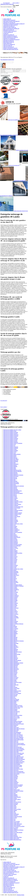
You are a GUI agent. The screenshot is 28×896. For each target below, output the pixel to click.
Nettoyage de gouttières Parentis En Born (12, 690)
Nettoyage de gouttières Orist (9, 683)
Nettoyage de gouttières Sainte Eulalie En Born (13, 739)
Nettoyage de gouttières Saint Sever (11, 770)
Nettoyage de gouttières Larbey (10, 601)
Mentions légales (20, 894)
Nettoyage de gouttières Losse (9, 618)
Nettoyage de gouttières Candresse (10, 503)
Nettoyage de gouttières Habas (9, 570)
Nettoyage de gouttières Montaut (10, 659)
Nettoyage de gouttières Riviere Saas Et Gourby (13, 723)
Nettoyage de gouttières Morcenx (10, 666)
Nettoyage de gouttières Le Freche (10, 548)
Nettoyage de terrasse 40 (8, 46)
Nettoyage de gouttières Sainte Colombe (12, 733)
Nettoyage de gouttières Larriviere (10, 603)
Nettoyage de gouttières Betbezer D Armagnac (13, 475)
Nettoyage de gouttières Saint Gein (10, 742)
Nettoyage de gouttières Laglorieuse (11, 595)
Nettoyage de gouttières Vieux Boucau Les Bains (13, 826)
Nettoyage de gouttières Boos (9, 484)
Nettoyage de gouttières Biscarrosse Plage (12, 839)
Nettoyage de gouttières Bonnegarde (11, 483)
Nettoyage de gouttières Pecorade (10, 694)
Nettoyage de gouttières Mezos (10, 648)
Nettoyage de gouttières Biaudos (10, 481)
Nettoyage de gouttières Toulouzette (11, 814)
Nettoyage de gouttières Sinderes (10, 794)
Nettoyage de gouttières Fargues (10, 546)
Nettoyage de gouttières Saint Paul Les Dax (12, 766)
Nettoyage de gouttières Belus (9, 468)
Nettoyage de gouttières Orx (9, 686)
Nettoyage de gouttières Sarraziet (10, 778)
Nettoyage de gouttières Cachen (10, 496)
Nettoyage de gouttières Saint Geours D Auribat (13, 743)
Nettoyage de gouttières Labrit (9, 590)
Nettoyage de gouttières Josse (9, 583)
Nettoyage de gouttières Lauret (9, 606)
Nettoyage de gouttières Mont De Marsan (12, 660)
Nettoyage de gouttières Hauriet (10, 573)
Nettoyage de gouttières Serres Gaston (11, 789)
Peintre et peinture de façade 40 (10, 35)
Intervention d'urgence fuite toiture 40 (11, 21)
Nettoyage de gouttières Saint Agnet (11, 727)
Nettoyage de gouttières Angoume (10, 432)
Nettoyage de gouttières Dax (9, 533)
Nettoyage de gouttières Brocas (10, 494)
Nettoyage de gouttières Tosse (9, 812)
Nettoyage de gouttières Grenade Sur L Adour (13, 568)
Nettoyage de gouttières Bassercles (10, 460)
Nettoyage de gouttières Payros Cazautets (12, 693)
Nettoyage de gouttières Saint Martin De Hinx (13, 758)
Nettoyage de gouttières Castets (10, 517)
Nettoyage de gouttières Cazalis (10, 522)
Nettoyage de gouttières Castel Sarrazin (11, 516)
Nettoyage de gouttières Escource (10, 540)
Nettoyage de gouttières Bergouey (10, 473)
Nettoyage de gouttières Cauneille (10, 520)
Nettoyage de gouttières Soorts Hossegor (12, 797)
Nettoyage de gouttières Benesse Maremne (12, 471)
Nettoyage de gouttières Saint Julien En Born (13, 750)
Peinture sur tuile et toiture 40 (9, 27)
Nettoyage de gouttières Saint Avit (10, 731)
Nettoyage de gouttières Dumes (10, 538)
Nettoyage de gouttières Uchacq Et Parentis (12, 816)
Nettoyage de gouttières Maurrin (10, 639)
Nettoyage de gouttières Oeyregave (10, 677)
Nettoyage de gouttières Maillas (10, 632)
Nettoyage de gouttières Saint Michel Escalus (13, 762)
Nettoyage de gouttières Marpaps (10, 637)
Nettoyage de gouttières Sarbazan (10, 777)
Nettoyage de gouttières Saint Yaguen (11, 773)
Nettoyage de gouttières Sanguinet (10, 776)
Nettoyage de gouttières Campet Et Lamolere (13, 501)
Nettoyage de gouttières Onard (9, 679)
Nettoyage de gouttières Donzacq (10, 536)
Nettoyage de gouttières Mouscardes (11, 668)
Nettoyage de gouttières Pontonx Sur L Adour (13, 706)
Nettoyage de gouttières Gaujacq (10, 559)
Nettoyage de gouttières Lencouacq (10, 607)
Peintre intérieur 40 (7, 43)
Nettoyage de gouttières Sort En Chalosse (12, 801)
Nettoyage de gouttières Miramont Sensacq (12, 651)
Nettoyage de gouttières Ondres (10, 681)
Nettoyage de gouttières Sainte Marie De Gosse (13, 756)
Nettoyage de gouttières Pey (9, 697)
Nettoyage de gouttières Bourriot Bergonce (12, 490)
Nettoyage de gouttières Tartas (9, 808)
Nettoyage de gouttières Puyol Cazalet (11, 717)
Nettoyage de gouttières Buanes (10, 495)
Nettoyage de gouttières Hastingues (10, 572)
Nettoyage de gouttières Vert (9, 820)
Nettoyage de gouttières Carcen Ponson (11, 507)
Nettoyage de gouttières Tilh (9, 811)
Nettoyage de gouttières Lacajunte (10, 592)
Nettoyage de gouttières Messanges (10, 647)
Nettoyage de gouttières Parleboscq (10, 692)
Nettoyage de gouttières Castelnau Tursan (12, 514)
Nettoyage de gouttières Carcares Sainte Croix (13, 506)
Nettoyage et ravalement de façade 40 (11, 39)
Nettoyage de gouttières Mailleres (10, 633)
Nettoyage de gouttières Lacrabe (10, 594)
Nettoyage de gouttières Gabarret (10, 550)
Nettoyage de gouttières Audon (10, 449)
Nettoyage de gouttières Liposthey (10, 616)
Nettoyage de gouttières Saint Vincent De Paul (13, 771)
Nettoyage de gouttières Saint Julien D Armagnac (13, 749)
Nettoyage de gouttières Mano (9, 634)
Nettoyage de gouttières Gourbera (10, 565)
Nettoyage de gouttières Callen (9, 499)
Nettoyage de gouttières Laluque (10, 599)
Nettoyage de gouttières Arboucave (10, 434)
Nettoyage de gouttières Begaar (10, 465)
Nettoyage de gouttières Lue (9, 625)
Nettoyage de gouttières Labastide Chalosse (12, 584)
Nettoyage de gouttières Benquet (10, 472)
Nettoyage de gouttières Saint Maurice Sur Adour (13, 761)
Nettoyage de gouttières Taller (9, 805)
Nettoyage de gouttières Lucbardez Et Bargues (13, 623)
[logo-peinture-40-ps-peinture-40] (11, 16)
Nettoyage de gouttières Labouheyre (11, 589)
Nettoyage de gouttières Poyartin (10, 714)
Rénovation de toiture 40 (8, 29)
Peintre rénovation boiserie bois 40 (10, 49)
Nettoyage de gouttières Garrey (10, 555)
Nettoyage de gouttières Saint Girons (11, 838)
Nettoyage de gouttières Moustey (10, 670)
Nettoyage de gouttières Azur (9, 453)
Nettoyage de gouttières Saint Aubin (11, 729)
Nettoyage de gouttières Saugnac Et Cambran (13, 784)
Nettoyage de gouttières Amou (9, 431)
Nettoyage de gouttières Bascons (10, 457)
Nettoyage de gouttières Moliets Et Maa (11, 654)
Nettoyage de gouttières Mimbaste (10, 649)
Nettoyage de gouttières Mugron (10, 671)
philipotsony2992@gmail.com (7, 4)
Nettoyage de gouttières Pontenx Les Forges (12, 705)
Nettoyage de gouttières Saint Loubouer (11, 755)
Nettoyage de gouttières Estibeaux (10, 542)
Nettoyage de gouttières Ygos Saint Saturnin (12, 832)
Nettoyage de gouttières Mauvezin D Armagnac (13, 640)
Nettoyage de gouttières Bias (9, 479)
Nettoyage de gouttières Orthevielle (10, 684)
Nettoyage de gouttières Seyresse (10, 792)
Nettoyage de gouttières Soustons (10, 804)
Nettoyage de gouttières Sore (9, 800)
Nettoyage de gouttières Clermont (10, 528)
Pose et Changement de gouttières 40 (11, 28)
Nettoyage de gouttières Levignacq (10, 614)
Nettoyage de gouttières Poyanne (10, 712)
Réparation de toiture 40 (8, 40)
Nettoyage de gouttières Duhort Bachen (11, 537)
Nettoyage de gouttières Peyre (9, 698)
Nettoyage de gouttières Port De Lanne (11, 708)
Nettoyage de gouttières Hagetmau (10, 571)
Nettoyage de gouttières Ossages (10, 687)
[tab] (15, 52)
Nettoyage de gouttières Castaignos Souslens (12, 510)
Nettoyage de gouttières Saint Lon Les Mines (13, 754)
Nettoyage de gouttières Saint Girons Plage (12, 837)
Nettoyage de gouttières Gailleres (10, 551)
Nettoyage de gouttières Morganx (10, 667)
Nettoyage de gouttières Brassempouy (11, 492)
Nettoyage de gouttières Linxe (9, 615)
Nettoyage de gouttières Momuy (10, 655)
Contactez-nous (10, 59)
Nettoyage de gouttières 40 (9, 44)
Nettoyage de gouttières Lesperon (10, 611)
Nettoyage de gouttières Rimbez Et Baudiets (12, 721)
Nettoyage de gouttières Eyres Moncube (11, 545)
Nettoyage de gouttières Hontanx (10, 581)
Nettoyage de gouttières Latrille (10, 604)
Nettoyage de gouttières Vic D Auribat (11, 821)
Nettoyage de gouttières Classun (10, 526)
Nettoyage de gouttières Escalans (10, 539)
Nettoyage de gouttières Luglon (10, 627)
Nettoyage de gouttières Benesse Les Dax (12, 470)
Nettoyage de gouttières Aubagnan (10, 446)
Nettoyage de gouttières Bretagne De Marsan (13, 493)
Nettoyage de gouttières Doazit (10, 534)
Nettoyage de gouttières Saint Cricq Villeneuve (13, 737)
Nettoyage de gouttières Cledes (10, 527)
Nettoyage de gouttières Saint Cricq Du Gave (13, 736)
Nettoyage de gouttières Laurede (10, 605)
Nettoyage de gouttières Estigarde (10, 543)
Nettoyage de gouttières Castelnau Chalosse (12, 512)
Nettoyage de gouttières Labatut (10, 587)
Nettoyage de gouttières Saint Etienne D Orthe (13, 738)
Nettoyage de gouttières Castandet (10, 511)
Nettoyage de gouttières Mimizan (10, 650)
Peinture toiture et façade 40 (9, 20)
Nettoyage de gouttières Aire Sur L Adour (12, 429)
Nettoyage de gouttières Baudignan (10, 464)
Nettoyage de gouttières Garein (10, 554)
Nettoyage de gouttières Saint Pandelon (11, 764)
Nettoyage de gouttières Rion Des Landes (12, 722)
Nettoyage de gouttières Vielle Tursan (11, 822)
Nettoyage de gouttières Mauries (10, 638)
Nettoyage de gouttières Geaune (10, 560)
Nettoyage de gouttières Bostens (10, 487)
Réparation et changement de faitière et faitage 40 (13, 23)
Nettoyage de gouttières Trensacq (10, 815)
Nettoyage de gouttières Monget (10, 656)
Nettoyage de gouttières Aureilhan (10, 450)
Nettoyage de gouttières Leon (9, 609)
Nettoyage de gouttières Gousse (10, 566)
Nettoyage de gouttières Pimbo (9, 701)
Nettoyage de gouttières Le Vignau (10, 827)
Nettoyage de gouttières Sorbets (10, 798)
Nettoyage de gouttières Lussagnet (10, 628)
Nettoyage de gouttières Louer (9, 620)
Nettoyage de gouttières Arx (9, 445)
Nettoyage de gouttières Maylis (10, 642)
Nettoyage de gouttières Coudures (10, 531)
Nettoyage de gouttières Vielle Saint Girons (12, 823)
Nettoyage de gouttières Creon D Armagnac (12, 532)
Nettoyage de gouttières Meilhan (10, 645)
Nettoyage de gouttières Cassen (10, 509)
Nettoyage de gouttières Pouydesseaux (11, 711)
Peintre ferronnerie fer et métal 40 (10, 37)
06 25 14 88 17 (16, 2)
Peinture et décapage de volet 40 (10, 48)
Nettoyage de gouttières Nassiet (10, 673)
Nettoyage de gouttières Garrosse (10, 556)
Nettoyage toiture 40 (7, 45)
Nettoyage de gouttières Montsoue (10, 665)
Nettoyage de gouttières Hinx (9, 579)
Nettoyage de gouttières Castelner (10, 515)
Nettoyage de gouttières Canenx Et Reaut (12, 504)
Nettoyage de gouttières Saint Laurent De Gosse (13, 753)
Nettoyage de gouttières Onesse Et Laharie (12, 682)
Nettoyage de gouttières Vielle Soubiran (11, 825)
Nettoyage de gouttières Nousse (10, 676)
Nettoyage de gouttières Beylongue (10, 476)
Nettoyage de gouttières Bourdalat (10, 489)
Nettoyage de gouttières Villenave (10, 828)
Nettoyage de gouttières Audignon (10, 448)
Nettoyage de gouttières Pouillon (10, 710)
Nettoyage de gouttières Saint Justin (11, 751)
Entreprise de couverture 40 (9, 22)
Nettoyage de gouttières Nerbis (10, 675)
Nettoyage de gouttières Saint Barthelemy (12, 732)
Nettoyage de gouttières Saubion (10, 781)
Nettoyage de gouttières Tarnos (10, 806)
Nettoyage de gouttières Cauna (9, 518)
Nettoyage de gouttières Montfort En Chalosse (13, 662)
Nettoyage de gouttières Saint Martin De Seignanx (14, 759)
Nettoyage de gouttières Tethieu (10, 810)
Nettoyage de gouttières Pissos (9, 703)
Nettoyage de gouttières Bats (9, 462)
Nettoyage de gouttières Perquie (10, 695)
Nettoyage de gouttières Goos (9, 564)
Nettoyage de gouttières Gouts (9, 567)
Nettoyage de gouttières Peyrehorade (11, 699)
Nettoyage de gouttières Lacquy (10, 593)
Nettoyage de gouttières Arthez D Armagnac (12, 443)
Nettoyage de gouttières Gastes (10, 557)
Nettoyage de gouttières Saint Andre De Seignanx (14, 728)
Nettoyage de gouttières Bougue (10, 488)
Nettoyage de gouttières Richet (9, 720)
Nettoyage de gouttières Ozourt (10, 689)
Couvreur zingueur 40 (8, 32)
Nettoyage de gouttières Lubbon (10, 622)
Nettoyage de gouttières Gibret (9, 562)
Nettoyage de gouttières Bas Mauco (11, 459)
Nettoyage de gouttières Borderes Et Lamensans (13, 485)
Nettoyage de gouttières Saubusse (10, 783)
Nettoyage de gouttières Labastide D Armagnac (13, 586)
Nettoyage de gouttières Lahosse (10, 598)
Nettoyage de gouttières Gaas (9, 549)
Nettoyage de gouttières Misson (10, 653)
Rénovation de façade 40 (8, 42)
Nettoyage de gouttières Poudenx (10, 709)
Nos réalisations (4, 59)
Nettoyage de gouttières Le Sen (10, 788)
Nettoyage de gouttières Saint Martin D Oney (13, 760)
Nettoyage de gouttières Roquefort (10, 725)
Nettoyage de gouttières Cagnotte (10, 498)
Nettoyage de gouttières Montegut (10, 661)
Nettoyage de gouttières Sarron (10, 780)
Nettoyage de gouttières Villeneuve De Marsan (13, 830)
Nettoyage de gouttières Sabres (10, 726)
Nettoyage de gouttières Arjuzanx (10, 439)
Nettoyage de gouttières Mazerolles (10, 643)
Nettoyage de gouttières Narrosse (10, 672)
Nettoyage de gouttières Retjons (10, 626)
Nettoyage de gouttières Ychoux (10, 831)
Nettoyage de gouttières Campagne (10, 500)
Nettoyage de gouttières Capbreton (10, 505)
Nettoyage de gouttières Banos (9, 456)
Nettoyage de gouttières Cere (9, 525)
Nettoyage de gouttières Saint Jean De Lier (12, 747)
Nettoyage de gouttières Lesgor (10, 610)
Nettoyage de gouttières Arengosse (10, 435)
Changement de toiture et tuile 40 (10, 24)
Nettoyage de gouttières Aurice (10, 451)
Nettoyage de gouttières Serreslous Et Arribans (13, 790)
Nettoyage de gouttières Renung (10, 719)
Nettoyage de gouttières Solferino (10, 795)
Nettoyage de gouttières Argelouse (10, 438)
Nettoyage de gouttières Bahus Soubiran (12, 454)
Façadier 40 (5, 33)
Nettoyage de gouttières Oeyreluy (10, 678)
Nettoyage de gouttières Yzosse (10, 833)
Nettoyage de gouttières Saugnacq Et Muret (12, 786)
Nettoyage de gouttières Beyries (10, 477)
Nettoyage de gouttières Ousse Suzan (11, 688)
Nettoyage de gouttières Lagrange (10, 597)
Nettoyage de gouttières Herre (9, 577)
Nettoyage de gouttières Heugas (10, 578)
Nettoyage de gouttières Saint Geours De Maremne (14, 744)
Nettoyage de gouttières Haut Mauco (11, 575)
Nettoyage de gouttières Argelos (10, 437)
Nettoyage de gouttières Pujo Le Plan (11, 716)
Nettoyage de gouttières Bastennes (10, 461)
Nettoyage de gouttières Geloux (10, 561)
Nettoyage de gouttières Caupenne (10, 521)
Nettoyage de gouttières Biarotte (10, 478)
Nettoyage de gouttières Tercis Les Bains (12, 809)
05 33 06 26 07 (6, 2)
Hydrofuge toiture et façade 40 (9, 31)
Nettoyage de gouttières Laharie (10, 834)
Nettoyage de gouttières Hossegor (10, 836)
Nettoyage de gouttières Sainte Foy (10, 740)
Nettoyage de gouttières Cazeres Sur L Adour (13, 523)
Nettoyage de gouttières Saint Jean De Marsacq (13, 748)
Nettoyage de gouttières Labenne (10, 588)
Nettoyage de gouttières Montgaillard (11, 664)
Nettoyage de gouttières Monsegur (10, 658)
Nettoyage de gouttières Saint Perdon (11, 767)
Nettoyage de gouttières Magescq (10, 631)
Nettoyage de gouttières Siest (9, 793)
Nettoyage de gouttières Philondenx (11, 700)
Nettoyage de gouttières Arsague (10, 440)
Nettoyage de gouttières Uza (9, 819)
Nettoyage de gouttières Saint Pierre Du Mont (13, 769)
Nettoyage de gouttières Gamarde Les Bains (12, 553)
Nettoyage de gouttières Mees (9, 644)
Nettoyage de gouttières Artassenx (10, 442)
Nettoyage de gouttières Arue (9, 444)
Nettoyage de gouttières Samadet (10, 775)
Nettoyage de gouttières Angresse (10, 433)
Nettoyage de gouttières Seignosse (10, 787)
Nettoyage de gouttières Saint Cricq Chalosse (13, 734)
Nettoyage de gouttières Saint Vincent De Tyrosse (14, 772)
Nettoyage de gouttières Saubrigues (10, 782)
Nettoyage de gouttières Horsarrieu (10, 582)
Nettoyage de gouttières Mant (9, 636)
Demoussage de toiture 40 (8, 26)
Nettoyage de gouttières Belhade (10, 466)
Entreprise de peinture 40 (8, 34)
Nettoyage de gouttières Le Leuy (10, 612)
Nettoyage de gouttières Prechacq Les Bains (12, 715)
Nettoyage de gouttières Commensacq (11, 529)
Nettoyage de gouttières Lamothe (10, 600)
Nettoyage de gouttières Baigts (9, 455)
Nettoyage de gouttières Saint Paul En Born (12, 765)
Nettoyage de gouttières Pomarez (10, 704)
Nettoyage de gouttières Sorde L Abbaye (12, 799)
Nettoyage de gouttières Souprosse (10, 803)
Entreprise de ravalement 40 (9, 38)
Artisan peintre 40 (7, 18)
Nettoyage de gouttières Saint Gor (10, 745)
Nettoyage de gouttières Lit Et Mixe (11, 617)
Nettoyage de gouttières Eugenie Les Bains (12, 544)
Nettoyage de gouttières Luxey (9, 629)
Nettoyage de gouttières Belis (9, 467)
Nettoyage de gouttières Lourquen (10, 621)
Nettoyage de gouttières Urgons (10, 817)
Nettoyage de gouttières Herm (9, 576)
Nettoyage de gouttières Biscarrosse (11, 482)
